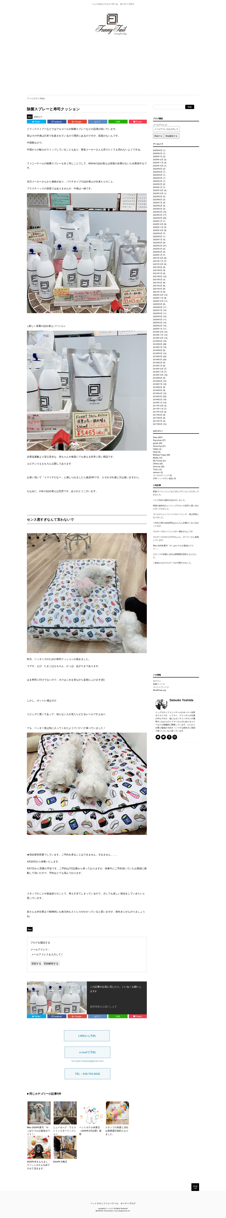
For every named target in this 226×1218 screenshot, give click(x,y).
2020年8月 (157, 307)
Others (156, 463)
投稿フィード (159, 683)
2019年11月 (158, 334)
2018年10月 (158, 374)
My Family (157, 460)
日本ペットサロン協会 (163, 478)
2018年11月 (158, 371)
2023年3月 (157, 214)
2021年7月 (157, 273)
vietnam (156, 472)
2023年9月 (157, 196)
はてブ (97, 121)
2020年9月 (157, 304)
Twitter (37, 121)
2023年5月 (157, 208)
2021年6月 (157, 276)
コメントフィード (161, 687)
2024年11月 (158, 162)
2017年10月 (158, 411)
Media (155, 457)
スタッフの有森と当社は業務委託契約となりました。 (116, 1131)
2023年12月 (158, 190)
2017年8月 (157, 417)
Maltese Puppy (159, 454)
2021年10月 (158, 264)
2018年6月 (157, 387)
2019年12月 (158, 331)
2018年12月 (158, 368)
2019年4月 (157, 356)
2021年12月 (158, 257)
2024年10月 (158, 165)
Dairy (30, 117)
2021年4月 (157, 282)
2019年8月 (157, 344)
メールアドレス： (40, 949)
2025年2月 (157, 153)
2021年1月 (157, 291)
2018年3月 (157, 396)
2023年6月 (157, 205)
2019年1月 (157, 365)
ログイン (157, 680)
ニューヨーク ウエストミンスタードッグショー (64, 1131)
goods (155, 443)
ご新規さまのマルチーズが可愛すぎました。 (173, 562)
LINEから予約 (87, 1036)
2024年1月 (157, 187)
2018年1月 (157, 402)
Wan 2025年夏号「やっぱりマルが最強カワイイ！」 (38, 1131)
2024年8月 (157, 168)
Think (155, 469)
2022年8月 (157, 236)
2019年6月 (157, 350)
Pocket (139, 121)
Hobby (156, 448)
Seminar (156, 466)
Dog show (157, 440)
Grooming (157, 446)
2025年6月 (157, 150)
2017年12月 (158, 405)
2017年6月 (157, 424)
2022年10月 (158, 230)
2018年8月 (157, 380)
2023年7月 (157, 202)
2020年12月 (158, 294)
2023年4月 (157, 211)
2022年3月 (157, 248)
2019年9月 (157, 340)
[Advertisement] (92, 64)
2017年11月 (158, 408)
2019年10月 (158, 337)
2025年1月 (157, 156)
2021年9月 (157, 267)
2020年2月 (157, 325)
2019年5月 (157, 353)
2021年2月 (157, 288)
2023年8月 (157, 199)
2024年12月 (158, 159)
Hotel (155, 451)
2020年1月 (157, 328)
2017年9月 (157, 414)
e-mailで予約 (87, 1052)
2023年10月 (158, 193)
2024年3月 (157, 180)
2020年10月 (158, 300)
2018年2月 (157, 399)
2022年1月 (157, 254)
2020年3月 (157, 322)
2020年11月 (158, 297)
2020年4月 (157, 319)
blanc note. (114, 1211)
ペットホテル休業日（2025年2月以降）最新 (90, 1131)
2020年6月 (157, 313)
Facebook (57, 121)
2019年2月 (157, 362)
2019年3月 (157, 359)
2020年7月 (157, 310)
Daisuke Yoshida (181, 700)
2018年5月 (157, 390)
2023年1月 (157, 220)
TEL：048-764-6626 (87, 1074)
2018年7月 (157, 384)
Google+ (79, 121)
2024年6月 (157, 171)
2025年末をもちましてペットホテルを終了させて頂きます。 (38, 1165)
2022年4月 (157, 245)
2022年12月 (158, 224)
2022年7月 (157, 239)
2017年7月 (157, 420)
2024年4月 (157, 177)
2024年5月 (157, 174)
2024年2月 (157, 184)
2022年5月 (157, 242)
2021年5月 (157, 279)
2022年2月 (157, 251)
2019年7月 (157, 347)
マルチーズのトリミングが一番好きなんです (173, 531)
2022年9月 (157, 233)
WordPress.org (159, 690)
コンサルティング (161, 475)
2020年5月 (157, 316)
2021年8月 (157, 270)
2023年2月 (157, 217)
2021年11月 (158, 260)
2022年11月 (158, 227)
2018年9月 (157, 377)
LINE (118, 121)
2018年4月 (157, 393)
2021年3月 (157, 285)
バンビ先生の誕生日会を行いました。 (170, 499)
